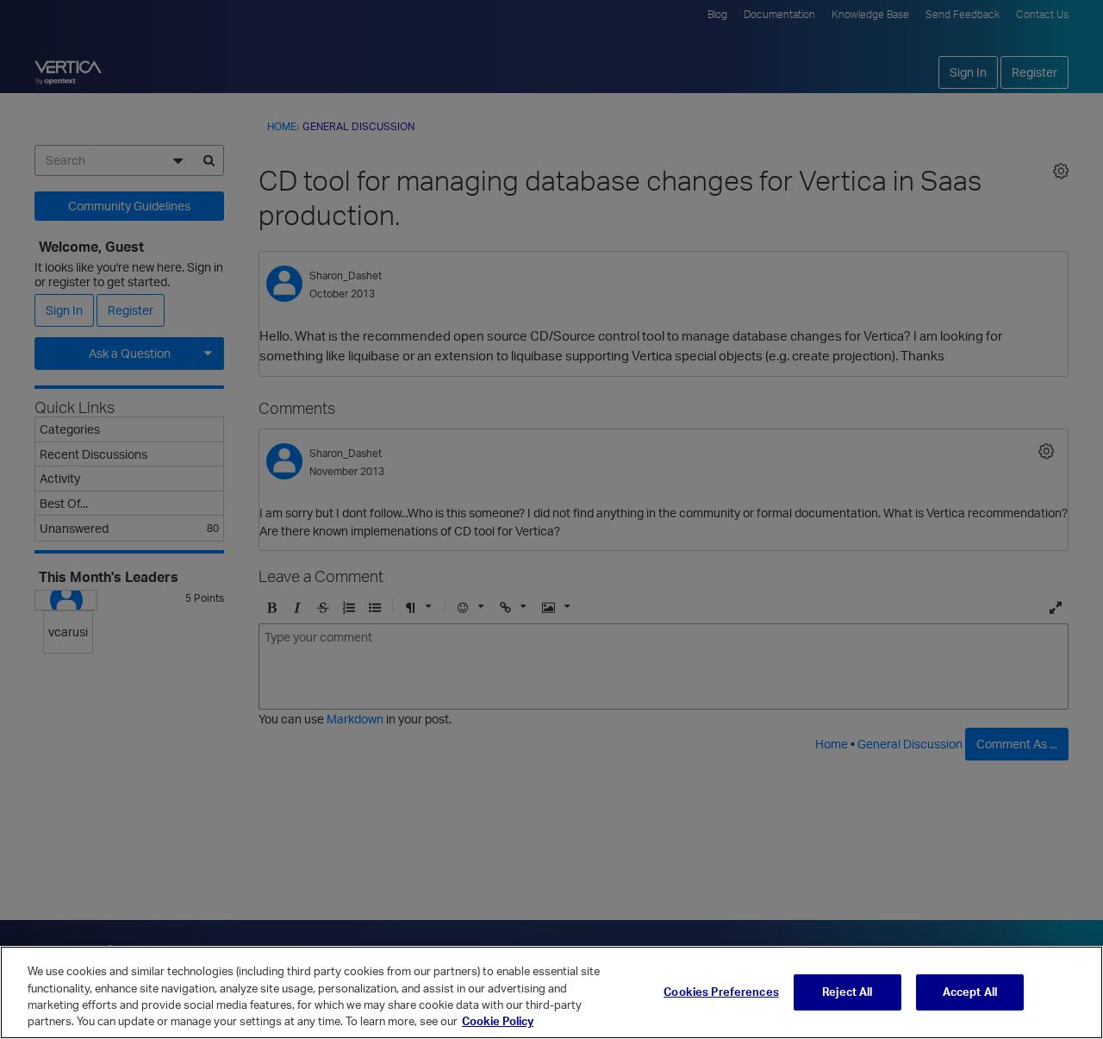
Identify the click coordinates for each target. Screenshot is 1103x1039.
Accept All (970, 991)
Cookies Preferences (721, 991)
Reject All (847, 991)
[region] (551, 992)
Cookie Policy (497, 1021)
